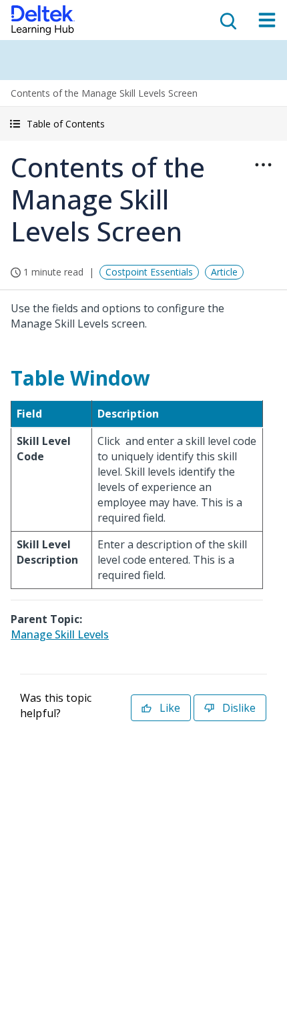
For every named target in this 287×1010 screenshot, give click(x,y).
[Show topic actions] (263, 164)
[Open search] (227, 20)
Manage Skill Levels (60, 634)
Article (224, 272)
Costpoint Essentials (149, 272)
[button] (143, 124)
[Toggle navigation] (267, 20)
